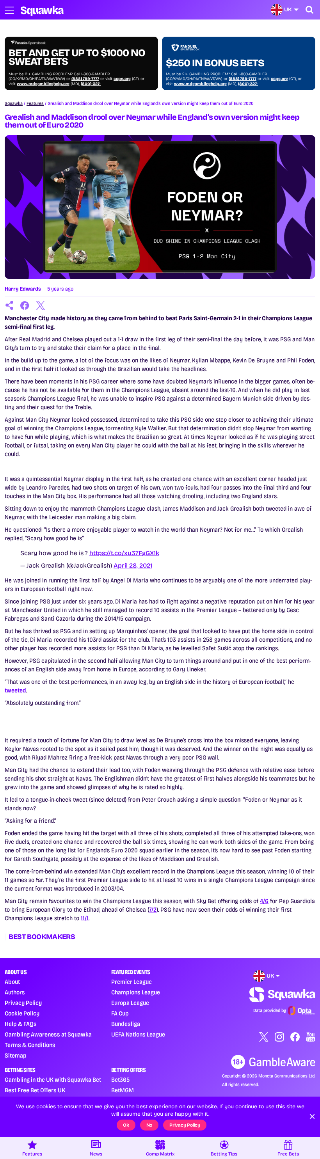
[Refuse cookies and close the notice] (312, 1116)
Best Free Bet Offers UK (35, 1090)
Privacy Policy (23, 1002)
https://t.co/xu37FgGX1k (124, 553)
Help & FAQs (21, 1024)
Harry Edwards (23, 289)
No (149, 1125)
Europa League (130, 1002)
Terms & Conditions (30, 1045)
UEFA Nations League (138, 1034)
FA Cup (120, 1013)
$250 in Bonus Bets (215, 63)
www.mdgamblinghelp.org (43, 84)
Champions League (135, 992)
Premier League (131, 981)
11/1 (85, 918)
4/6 (264, 901)
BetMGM (122, 1090)
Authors (15, 992)
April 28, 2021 (133, 565)
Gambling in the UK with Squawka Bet (53, 1079)
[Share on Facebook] (25, 305)
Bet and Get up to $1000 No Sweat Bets (77, 57)
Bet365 (120, 1079)
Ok (126, 1125)
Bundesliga (125, 1024)
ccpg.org (122, 78)
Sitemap (16, 1055)
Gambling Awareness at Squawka (48, 1034)
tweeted (15, 690)
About (12, 981)
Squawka (14, 103)
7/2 (152, 909)
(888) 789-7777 (85, 78)
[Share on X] (40, 305)
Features (35, 103)
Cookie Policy (22, 1013)
